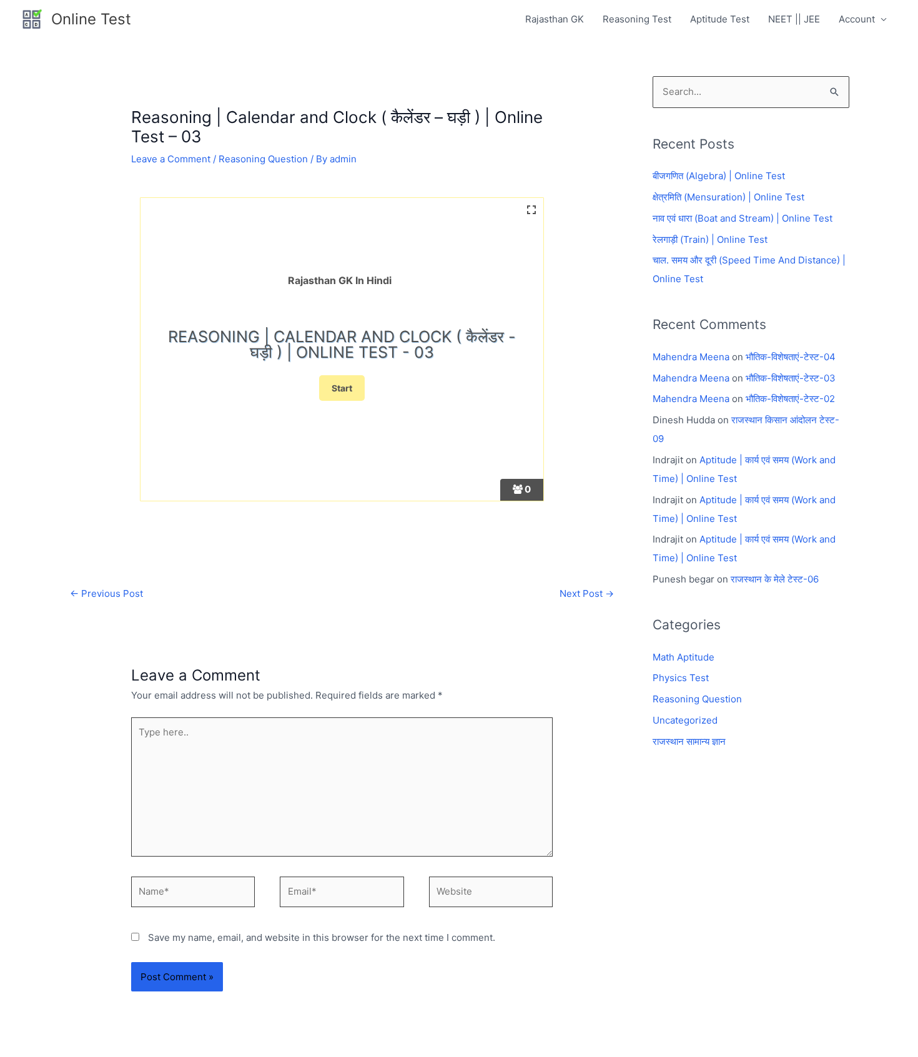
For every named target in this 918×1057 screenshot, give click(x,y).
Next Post (587, 593)
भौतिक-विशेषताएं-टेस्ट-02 (790, 399)
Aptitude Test (719, 19)
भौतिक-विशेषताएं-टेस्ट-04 (791, 357)
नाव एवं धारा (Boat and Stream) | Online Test (742, 218)
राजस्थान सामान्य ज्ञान (689, 741)
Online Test (91, 19)
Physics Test (681, 678)
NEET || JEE (794, 19)
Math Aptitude (683, 657)
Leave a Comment (170, 159)
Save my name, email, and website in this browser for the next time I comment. (321, 937)
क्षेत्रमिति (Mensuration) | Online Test (728, 197)
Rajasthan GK (554, 19)
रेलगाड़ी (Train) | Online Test (710, 239)
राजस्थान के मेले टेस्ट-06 (775, 579)
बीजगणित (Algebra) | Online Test (719, 176)
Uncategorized (685, 720)
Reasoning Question (263, 159)
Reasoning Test (637, 19)
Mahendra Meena (691, 357)
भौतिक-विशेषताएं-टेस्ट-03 (791, 378)
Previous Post (106, 593)
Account (857, 19)
